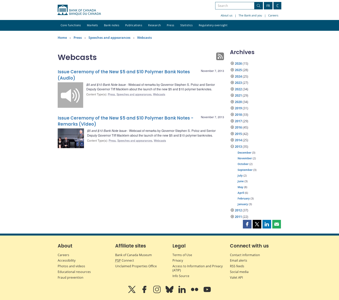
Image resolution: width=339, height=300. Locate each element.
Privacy (177, 260)
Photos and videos (71, 266)
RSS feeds (237, 266)
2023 (238, 83)
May (240, 187)
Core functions (71, 25)
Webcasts (144, 37)
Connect (124, 260)
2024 (238, 76)
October (243, 164)
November (245, 158)
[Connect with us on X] (132, 292)
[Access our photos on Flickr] (195, 292)
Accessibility (67, 260)
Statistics (186, 25)
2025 (238, 70)
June (241, 181)
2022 (238, 89)
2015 (238, 134)
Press (170, 25)
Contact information (245, 255)
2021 (238, 95)
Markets (92, 25)
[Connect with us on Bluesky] (170, 292)
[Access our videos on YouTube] (207, 292)
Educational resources (74, 272)
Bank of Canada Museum (133, 255)
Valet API (236, 277)
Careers (273, 15)
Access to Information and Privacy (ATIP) (197, 268)
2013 (238, 146)
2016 (238, 127)
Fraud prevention (70, 277)
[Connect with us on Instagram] (157, 292)
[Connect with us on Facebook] (145, 292)
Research (154, 25)
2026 (238, 63)
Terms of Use (182, 255)
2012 (238, 210)
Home (62, 37)
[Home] (79, 10)
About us (226, 15)
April (241, 193)
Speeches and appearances (109, 37)
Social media (239, 272)
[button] (247, 224)
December (244, 152)
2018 (238, 114)
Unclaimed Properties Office (136, 266)
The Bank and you (250, 15)
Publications (133, 25)
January (243, 204)
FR (268, 6)
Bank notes (111, 25)
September (245, 170)
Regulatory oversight (213, 25)
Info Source (180, 276)
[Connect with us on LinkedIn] (182, 292)
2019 (238, 108)
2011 (238, 217)
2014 (238, 140)
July (240, 175)
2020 (238, 102)
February (244, 198)
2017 (238, 121)
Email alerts (238, 260)
